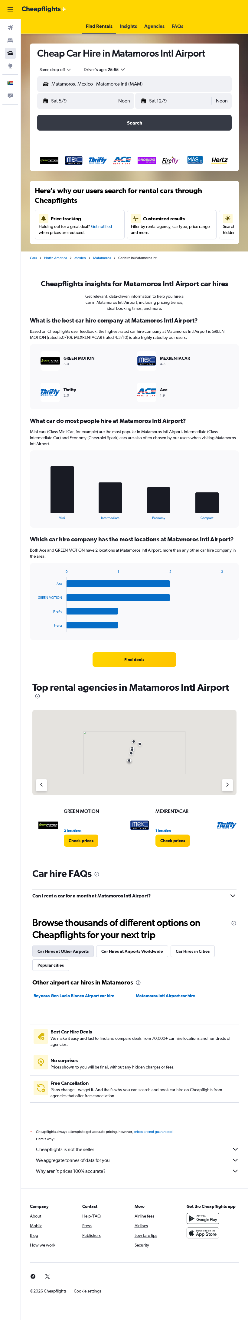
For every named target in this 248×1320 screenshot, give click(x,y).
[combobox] (55, 69)
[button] (10, 9)
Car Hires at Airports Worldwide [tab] (132, 951)
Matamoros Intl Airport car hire (165, 995)
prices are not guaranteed (153, 1132)
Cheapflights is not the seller (65, 1149)
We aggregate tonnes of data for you (73, 1160)
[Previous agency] (41, 785)
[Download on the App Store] (203, 1233)
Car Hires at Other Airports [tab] (63, 951)
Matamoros (102, 258)
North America (55, 258)
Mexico (80, 258)
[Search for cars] (10, 53)
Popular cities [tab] (51, 965)
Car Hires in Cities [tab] (193, 951)
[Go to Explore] (10, 66)
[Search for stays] (10, 40)
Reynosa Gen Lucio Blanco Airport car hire (74, 995)
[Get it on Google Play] (203, 1218)
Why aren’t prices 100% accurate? (71, 1171)
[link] (134, 659)
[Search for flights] (10, 28)
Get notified (101, 226)
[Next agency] (227, 785)
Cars (33, 258)
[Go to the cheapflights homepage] (44, 9)
